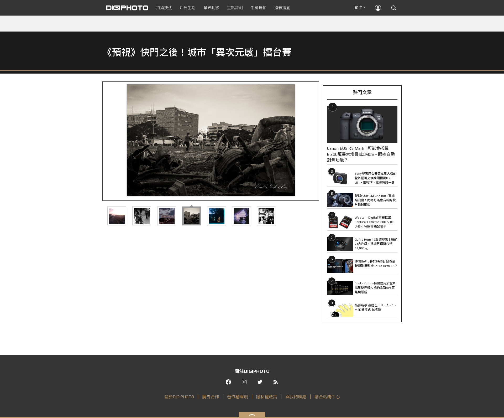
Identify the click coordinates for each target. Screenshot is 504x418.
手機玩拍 (258, 8)
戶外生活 (188, 8)
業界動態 (211, 8)
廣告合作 (210, 396)
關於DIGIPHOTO (179, 396)
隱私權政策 (266, 396)
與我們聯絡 (295, 396)
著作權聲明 (237, 396)
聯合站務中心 (327, 396)
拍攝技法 (164, 8)
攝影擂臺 (282, 8)
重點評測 (235, 8)
